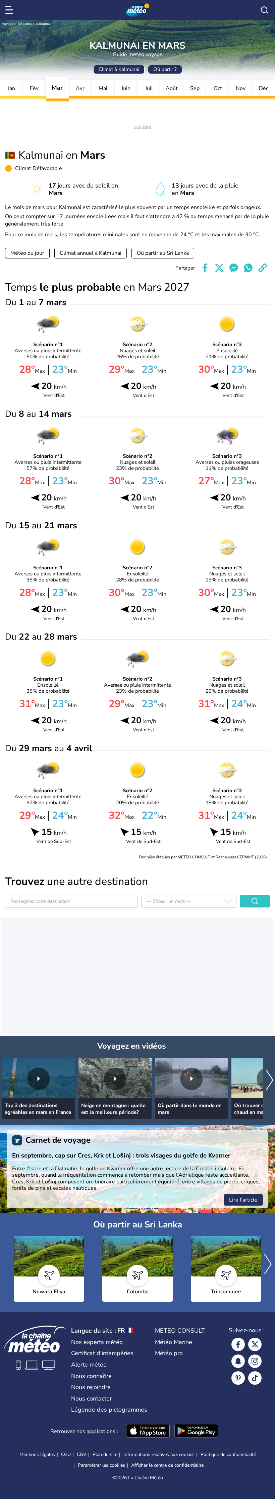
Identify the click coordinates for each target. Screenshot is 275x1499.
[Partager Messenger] (233, 268)
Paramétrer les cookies (101, 1465)
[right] (269, 1080)
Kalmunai (43, 24)
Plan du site (105, 1454)
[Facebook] (238, 1344)
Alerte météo (89, 1365)
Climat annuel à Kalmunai (90, 253)
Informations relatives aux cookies (159, 1454)
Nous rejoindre (91, 1387)
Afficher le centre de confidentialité (167, 1465)
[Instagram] (255, 1361)
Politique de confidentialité (228, 1454)
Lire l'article (243, 1200)
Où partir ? (165, 69)
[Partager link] (262, 268)
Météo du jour (27, 253)
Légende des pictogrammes (109, 1410)
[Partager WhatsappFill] (248, 268)
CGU (66, 1454)
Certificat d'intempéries (102, 1353)
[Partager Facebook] (205, 268)
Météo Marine (173, 1342)
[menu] (10, 10)
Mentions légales (37, 1454)
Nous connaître (91, 1376)
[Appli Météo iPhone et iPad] (148, 1431)
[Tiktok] (255, 1378)
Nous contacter (91, 1398)
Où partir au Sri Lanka (163, 253)
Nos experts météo (97, 1342)
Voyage (7, 24)
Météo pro (169, 1353)
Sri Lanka (25, 24)
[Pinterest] (238, 1378)
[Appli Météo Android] (196, 1431)
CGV (82, 1454)
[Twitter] (255, 1344)
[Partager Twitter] (219, 268)
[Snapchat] (238, 1361)
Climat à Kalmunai (119, 69)
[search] (264, 10)
